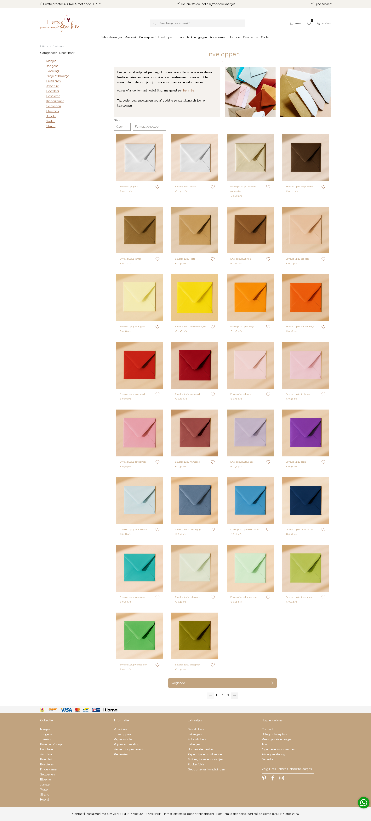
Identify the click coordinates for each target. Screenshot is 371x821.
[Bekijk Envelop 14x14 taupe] (250, 365)
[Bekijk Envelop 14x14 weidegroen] (139, 636)
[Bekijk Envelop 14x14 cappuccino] (305, 157)
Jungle (51, 116)
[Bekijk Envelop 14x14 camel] (139, 230)
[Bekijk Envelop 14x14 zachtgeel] (139, 297)
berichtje (188, 90)
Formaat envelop (147, 126)
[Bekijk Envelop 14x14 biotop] (194, 157)
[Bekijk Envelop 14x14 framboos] (194, 433)
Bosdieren (53, 96)
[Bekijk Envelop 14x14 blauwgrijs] (194, 500)
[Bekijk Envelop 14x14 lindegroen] (305, 568)
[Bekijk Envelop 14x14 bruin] (250, 230)
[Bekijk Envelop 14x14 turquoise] (139, 568)
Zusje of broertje (57, 76)
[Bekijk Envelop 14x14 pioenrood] (139, 365)
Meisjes (51, 61)
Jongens (52, 66)
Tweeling (52, 71)
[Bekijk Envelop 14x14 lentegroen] (250, 568)
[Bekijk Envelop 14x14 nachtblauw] (305, 500)
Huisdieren (53, 81)
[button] (297, 23)
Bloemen (52, 111)
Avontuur (52, 86)
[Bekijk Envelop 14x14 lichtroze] (305, 365)
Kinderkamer (55, 101)
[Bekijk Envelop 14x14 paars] (305, 433)
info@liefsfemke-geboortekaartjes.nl (189, 814)
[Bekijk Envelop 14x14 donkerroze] (139, 433)
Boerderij (52, 91)
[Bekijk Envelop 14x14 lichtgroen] (194, 568)
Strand (50, 126)
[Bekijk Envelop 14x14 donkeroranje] (305, 297)
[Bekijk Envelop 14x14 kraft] (194, 230)
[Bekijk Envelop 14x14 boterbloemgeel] (194, 297)
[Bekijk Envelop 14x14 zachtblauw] (139, 500)
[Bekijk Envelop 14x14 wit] (139, 157)
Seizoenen (53, 106)
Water (50, 121)
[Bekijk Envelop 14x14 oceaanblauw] (250, 500)
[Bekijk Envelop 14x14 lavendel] (250, 433)
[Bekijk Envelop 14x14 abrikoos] (305, 230)
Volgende (178, 683)
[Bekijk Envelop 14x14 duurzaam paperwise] (250, 157)
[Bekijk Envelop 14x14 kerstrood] (194, 365)
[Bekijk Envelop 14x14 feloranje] (250, 297)
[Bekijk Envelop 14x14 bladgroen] (194, 636)
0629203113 (154, 814)
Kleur (120, 126)
